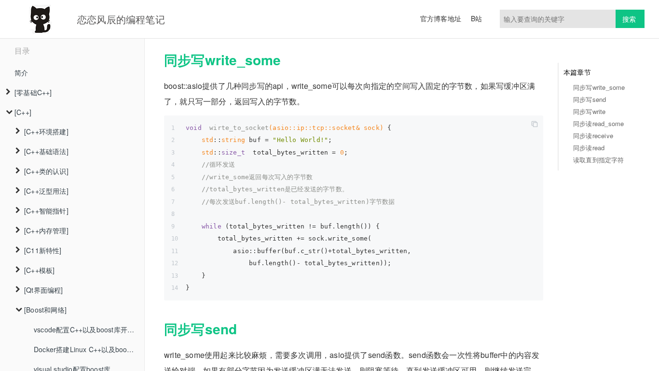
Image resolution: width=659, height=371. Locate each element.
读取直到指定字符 (598, 159)
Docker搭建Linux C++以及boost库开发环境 (89, 349)
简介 (21, 72)
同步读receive (593, 135)
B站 (476, 18)
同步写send (589, 99)
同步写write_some (599, 87)
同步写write (589, 111)
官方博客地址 (440, 18)
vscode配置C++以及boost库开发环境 (89, 329)
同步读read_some (598, 123)
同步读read (588, 147)
